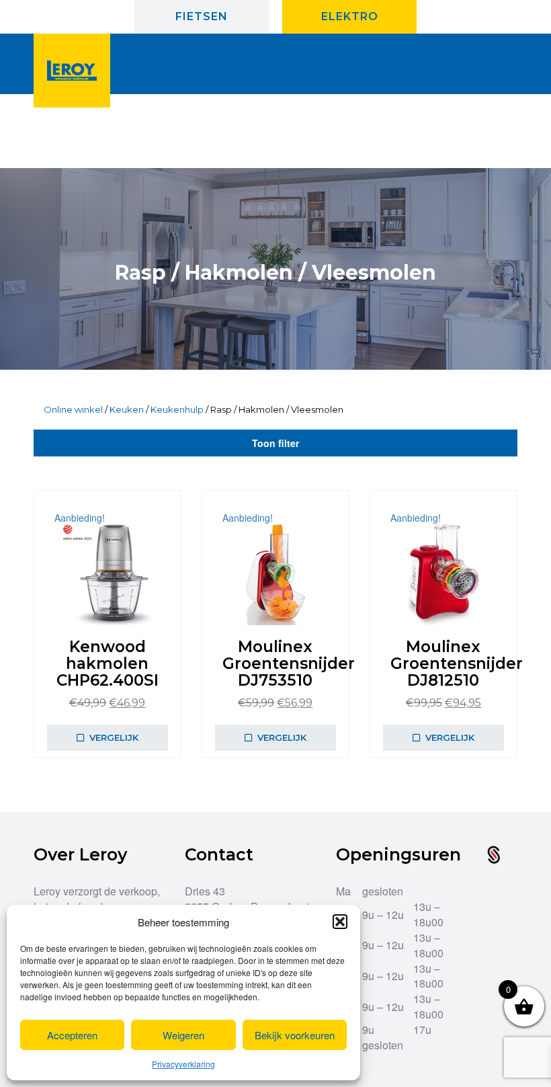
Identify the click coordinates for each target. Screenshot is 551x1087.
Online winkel (73, 409)
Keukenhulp (177, 409)
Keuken (127, 409)
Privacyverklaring (183, 1064)
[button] (340, 921)
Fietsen (201, 16)
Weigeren (183, 1035)
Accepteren (72, 1035)
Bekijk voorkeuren (295, 1035)
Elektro (349, 16)
